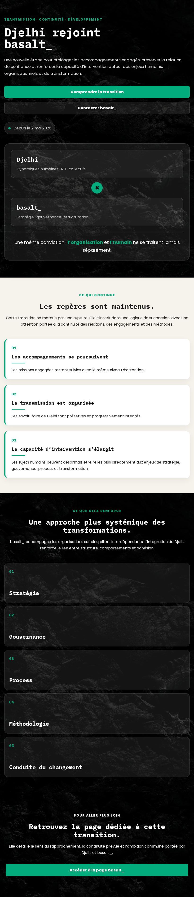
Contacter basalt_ (97, 108)
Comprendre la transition (97, 92)
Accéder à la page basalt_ (97, 870)
